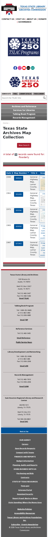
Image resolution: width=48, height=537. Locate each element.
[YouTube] (24, 68)
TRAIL (15, 94)
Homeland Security (25, 494)
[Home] (24, 8)
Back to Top (24, 431)
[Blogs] (28, 68)
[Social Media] (33, 68)
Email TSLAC (24, 298)
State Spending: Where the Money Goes (25, 502)
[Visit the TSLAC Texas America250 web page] (24, 44)
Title (33, 173)
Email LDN (24, 366)
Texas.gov (25, 486)
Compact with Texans (25, 452)
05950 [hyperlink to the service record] (19, 226)
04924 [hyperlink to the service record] (19, 178)
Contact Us (8, 19)
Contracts (25, 477)
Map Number (20, 173)
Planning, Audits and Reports (25, 465)
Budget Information (25, 461)
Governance (24, 21)
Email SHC (24, 421)
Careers (25, 444)
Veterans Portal (25, 490)
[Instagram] (20, 68)
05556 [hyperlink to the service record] (19, 210)
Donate (42, 19)
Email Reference (23, 338)
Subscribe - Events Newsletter (24, 524)
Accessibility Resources (24, 513)
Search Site (6, 94)
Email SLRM (24, 386)
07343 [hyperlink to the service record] (19, 244)
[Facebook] (15, 68)
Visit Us (20, 19)
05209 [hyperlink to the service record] (19, 194)
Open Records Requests (25, 448)
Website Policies (24, 509)
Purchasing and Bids (25, 473)
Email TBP (24, 320)
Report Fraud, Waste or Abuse (25, 498)
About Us (31, 19)
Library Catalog (25, 94)
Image (43, 173)
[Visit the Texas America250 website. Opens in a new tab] (24, 81)
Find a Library (39, 94)
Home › (6, 123)
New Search (24, 145)
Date (8, 173)
